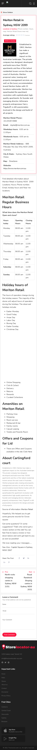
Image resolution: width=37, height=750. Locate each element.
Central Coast (6, 711)
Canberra (5, 707)
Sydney (4, 718)
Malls (3, 678)
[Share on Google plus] (4, 562)
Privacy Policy (6, 696)
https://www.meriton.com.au (14, 168)
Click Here (27, 451)
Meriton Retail (27, 509)
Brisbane (4, 722)
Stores (4, 681)
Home (3, 674)
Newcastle (5, 714)
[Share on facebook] (19, 558)
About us (5, 685)
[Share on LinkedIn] (28, 558)
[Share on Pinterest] (9, 562)
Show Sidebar (8, 12)
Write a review (10, 41)
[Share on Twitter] (24, 558)
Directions (13, 161)
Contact (4, 688)
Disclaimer (5, 692)
